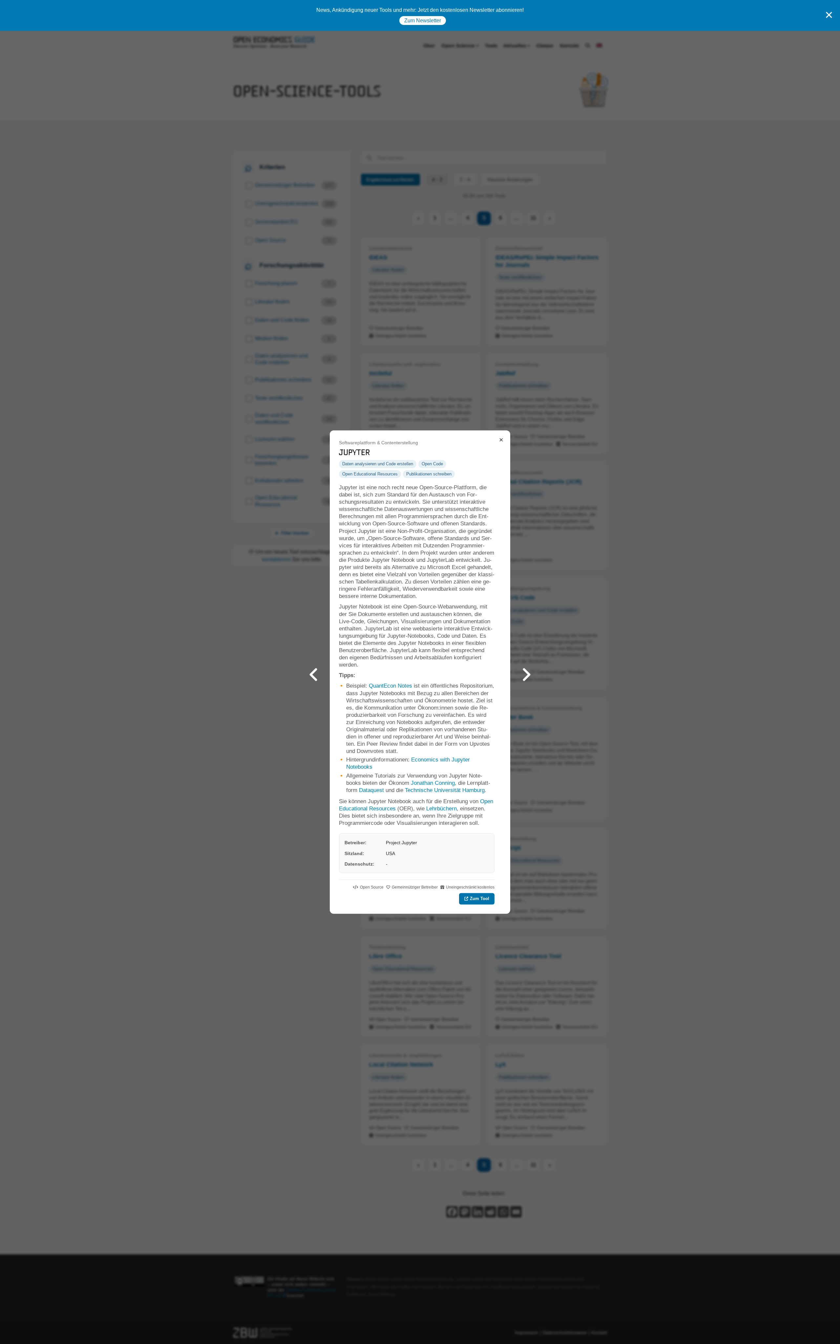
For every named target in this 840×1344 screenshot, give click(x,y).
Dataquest (372, 790)
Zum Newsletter (422, 20)
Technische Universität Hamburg (445, 790)
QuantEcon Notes (390, 686)
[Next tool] (526, 672)
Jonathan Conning (433, 783)
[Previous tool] (313, 672)
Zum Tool (479, 898)
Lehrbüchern (441, 808)
